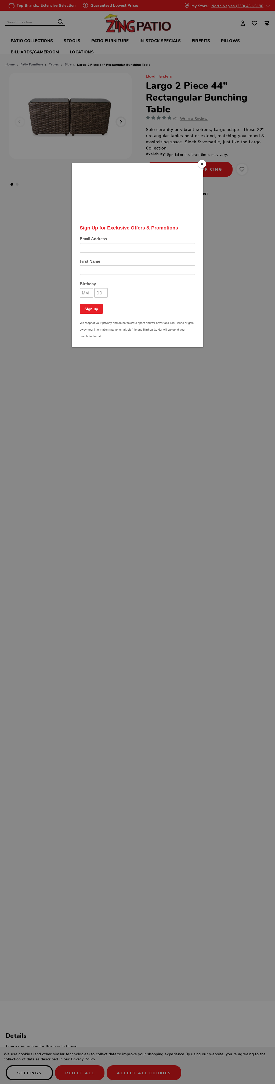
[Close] (202, 164)
